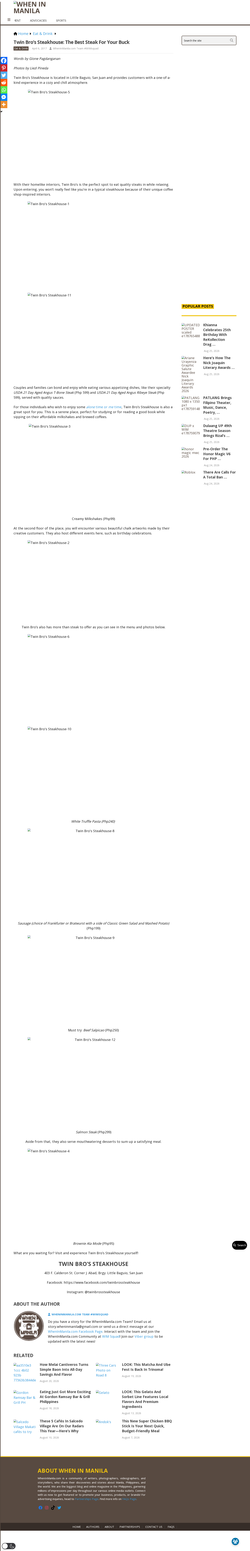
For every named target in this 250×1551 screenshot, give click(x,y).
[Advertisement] (209, 238)
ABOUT (109, 1526)
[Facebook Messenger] (3, 97)
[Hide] (1, 111)
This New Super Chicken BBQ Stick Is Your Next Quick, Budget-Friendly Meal (147, 1426)
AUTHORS (93, 1526)
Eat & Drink (21, 48)
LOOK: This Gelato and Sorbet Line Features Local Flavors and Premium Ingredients (145, 1399)
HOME (77, 1526)
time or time (104, 407)
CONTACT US (154, 1526)
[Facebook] (3, 60)
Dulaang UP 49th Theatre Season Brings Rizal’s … (217, 430)
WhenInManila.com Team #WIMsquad (75, 48)
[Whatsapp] (3, 89)
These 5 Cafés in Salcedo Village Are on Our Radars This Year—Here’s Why (62, 1426)
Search (241, 1245)
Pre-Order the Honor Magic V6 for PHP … (216, 454)
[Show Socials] (235, 1541)
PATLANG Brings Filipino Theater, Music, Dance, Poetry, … (217, 405)
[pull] (9, 20)
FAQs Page (129, 1499)
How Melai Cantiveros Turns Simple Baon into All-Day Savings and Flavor (64, 1369)
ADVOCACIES (38, 20)
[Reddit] (3, 82)
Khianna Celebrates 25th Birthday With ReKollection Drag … (217, 335)
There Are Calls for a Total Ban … (219, 475)
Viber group (144, 1336)
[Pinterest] (3, 68)
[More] (3, 104)
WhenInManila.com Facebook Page (75, 1331)
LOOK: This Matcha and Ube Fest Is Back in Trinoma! (146, 1367)
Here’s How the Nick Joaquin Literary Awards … (219, 363)
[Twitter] (3, 75)
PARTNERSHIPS (129, 1526)
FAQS (171, 1526)
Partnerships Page (86, 1499)
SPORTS (61, 20)
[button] (9, 1546)
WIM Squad (111, 1336)
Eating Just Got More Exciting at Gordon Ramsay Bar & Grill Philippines (65, 1396)
